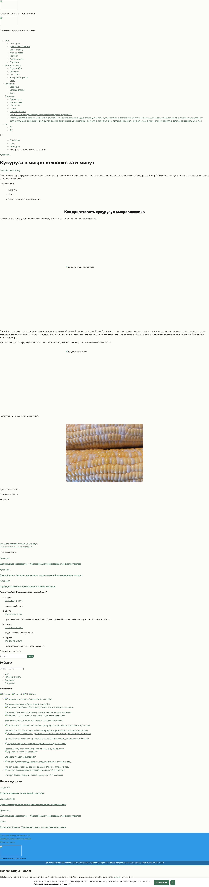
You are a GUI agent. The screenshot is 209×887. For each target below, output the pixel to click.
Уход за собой (16, 53)
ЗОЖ (12, 93)
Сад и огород (16, 49)
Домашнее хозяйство (20, 46)
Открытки (10, 96)
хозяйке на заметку (10, 170)
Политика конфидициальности (15, 835)
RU (6, 124)
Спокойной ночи (18, 111)
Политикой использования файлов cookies (52, 884)
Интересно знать (13, 65)
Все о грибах (16, 68)
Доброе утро (16, 99)
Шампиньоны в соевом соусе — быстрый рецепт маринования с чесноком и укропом (40, 564)
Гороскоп (14, 71)
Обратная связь (8, 842)
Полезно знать (17, 59)
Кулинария (15, 43)
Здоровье (9, 83)
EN (11, 127)
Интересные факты (19, 77)
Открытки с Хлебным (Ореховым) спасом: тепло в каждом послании (33, 827)
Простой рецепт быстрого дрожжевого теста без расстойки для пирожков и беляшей (41, 575)
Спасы (13, 108)
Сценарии (14, 62)
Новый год (15, 105)
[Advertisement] (104, 241)
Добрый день (16, 102)
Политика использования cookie (15, 838)
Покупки (14, 56)
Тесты (12, 80)
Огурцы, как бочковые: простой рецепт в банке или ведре (27, 586)
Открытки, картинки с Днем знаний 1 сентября (22, 793)
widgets (118, 877)
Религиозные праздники (41, 114)
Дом (7, 40)
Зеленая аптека (17, 90)
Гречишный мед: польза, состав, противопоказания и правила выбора (33, 804)
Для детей (15, 74)
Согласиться (161, 882)
